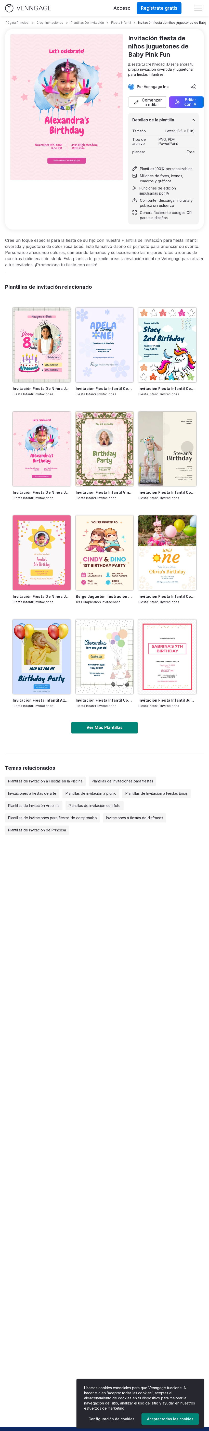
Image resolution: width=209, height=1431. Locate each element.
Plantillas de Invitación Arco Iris (33, 805)
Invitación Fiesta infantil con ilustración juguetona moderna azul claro (167, 388)
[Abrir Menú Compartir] (193, 86)
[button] (147, 102)
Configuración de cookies (111, 1419)
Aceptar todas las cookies (170, 1419)
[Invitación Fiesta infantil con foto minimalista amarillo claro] (167, 449)
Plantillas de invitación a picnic (91, 793)
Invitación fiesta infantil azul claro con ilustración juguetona (42, 700)
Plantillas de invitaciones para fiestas (122, 781)
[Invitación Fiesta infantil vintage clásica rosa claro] (105, 449)
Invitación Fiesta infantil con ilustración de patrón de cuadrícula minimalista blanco (105, 700)
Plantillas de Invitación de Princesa (37, 830)
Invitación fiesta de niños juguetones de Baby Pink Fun (42, 492)
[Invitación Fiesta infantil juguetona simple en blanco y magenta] (167, 656)
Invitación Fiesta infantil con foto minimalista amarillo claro (167, 492)
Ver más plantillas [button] (104, 727)
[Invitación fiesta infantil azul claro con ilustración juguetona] (42, 656)
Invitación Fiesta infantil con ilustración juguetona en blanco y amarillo (167, 596)
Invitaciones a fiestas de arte (32, 793)
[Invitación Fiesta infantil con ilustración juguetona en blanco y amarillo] (167, 552)
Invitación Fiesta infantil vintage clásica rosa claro (105, 492)
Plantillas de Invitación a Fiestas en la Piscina (45, 781)
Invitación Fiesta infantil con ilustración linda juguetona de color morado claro (105, 388)
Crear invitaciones (49, 22)
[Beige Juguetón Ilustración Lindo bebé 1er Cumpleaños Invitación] (105, 552)
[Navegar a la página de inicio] (28, 8)
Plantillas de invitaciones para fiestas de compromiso (52, 818)
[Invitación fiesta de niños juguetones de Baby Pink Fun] (42, 449)
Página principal (17, 22)
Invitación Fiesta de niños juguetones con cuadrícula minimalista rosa (42, 388)
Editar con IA (190, 102)
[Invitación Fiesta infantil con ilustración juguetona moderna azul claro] (167, 345)
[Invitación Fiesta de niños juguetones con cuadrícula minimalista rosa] (42, 345)
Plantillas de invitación (87, 22)
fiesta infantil (121, 22)
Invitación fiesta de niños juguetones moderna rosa (42, 596)
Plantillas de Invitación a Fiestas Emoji (156, 793)
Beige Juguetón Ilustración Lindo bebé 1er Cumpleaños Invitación (105, 596)
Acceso (121, 8)
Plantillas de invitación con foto (95, 805)
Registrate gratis (159, 8)
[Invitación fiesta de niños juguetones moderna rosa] (42, 552)
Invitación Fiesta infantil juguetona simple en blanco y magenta (167, 700)
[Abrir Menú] (198, 8)
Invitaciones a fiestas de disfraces (134, 818)
